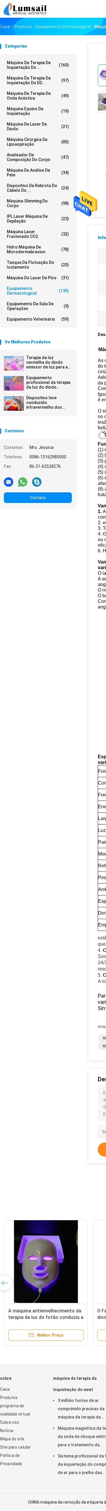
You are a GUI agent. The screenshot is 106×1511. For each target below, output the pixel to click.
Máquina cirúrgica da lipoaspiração (38, 142)
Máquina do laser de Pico (38, 277)
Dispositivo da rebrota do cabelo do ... (38, 188)
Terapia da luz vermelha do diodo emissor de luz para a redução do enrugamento (47, 362)
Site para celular (15, 1447)
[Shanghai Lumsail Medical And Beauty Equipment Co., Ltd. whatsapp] (22, 481)
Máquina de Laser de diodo (38, 126)
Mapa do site (12, 1439)
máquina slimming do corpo (38, 203)
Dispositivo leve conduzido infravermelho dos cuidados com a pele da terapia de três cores (46, 402)
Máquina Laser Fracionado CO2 (38, 234)
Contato (38, 497)
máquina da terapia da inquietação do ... (38, 65)
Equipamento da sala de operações (38, 306)
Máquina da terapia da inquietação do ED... (38, 80)
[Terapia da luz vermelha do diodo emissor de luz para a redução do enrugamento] (14, 363)
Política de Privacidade (11, 1459)
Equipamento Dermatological (38, 291)
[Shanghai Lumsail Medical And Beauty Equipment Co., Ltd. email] (8, 481)
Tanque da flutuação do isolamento (38, 265)
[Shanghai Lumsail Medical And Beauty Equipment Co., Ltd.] (26, 9)
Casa (5, 1389)
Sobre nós (9, 1422)
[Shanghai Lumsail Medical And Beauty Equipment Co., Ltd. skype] (37, 481)
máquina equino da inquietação (38, 111)
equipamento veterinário (38, 319)
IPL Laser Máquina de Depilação (38, 218)
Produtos (9, 1397)
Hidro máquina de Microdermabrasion (38, 249)
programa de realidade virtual (15, 1409)
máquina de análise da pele (38, 172)
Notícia (6, 1430)
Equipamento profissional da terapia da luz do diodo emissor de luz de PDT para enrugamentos (48, 382)
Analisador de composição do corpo (38, 157)
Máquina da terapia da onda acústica (38, 95)
